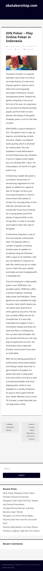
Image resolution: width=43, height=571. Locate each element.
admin (19, 49)
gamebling (30, 49)
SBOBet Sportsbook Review (10, 427)
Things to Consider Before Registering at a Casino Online (30, 431)
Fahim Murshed (8, 568)
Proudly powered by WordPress (12, 565)
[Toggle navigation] (6, 12)
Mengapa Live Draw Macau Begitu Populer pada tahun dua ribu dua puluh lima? (20, 519)
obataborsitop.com (21, 5)
